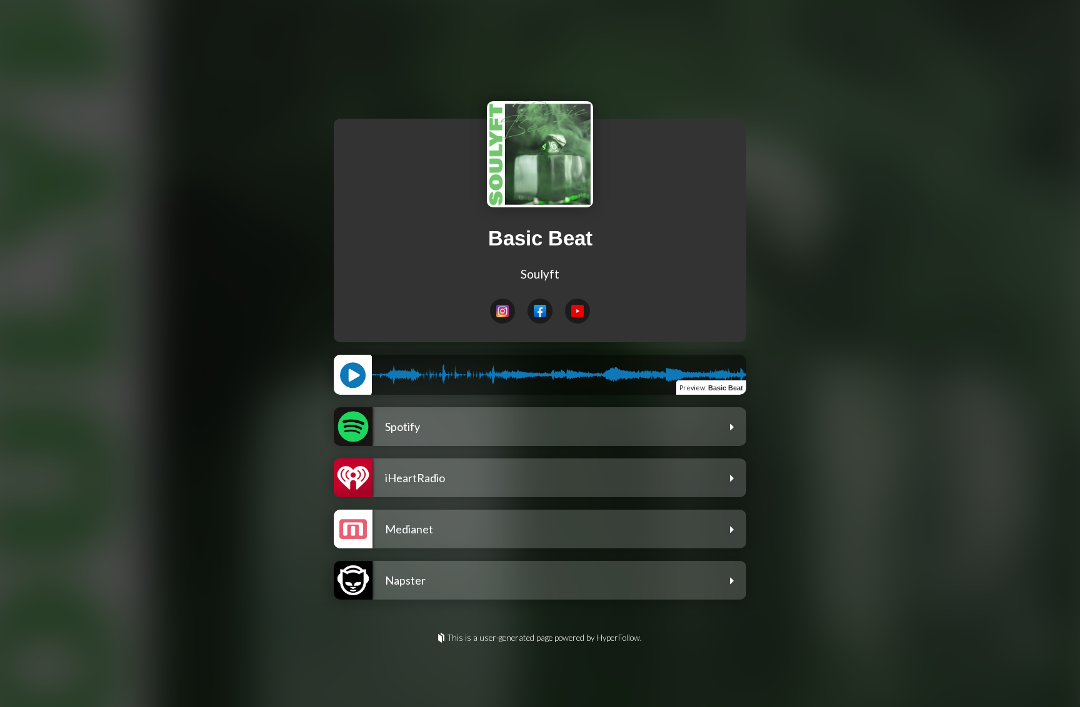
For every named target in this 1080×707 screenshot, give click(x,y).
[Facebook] (540, 311)
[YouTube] (577, 311)
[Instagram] (502, 311)
